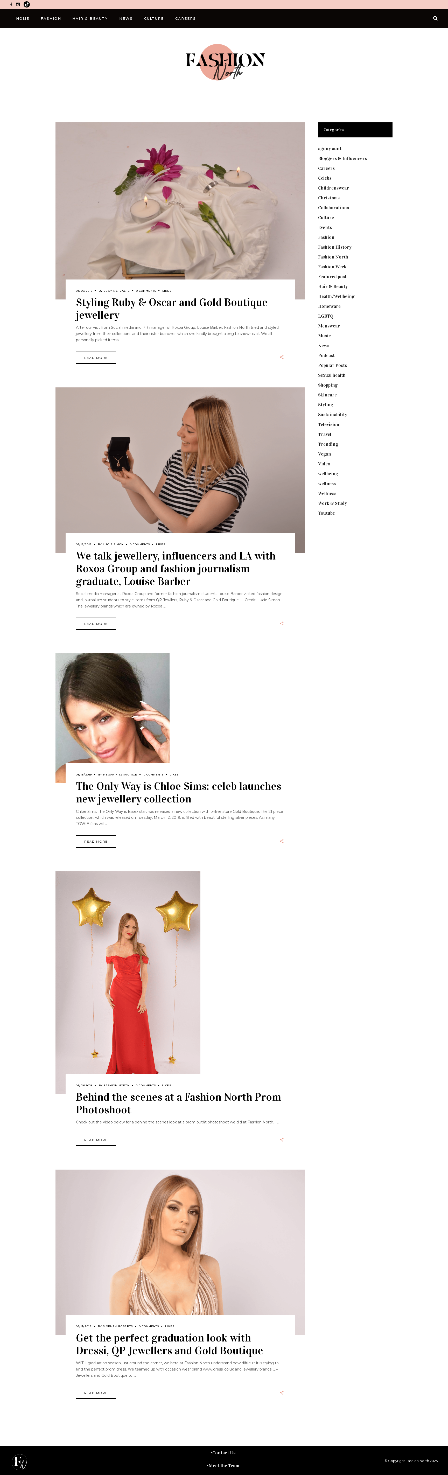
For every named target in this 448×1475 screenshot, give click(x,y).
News (323, 345)
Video (324, 464)
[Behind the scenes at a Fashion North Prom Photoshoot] (127, 982)
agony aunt (329, 148)
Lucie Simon (113, 544)
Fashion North (117, 1085)
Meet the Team (224, 1466)
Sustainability (332, 414)
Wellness (327, 493)
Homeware (329, 306)
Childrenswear (333, 188)
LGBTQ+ (327, 316)
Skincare (327, 395)
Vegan (324, 454)
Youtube (326, 513)
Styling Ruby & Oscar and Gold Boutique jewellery (172, 308)
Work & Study (332, 503)
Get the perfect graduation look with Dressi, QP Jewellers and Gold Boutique (169, 1344)
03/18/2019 (84, 774)
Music (324, 336)
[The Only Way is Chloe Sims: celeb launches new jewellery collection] (112, 718)
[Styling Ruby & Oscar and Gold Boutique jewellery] (180, 210)
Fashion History (335, 247)
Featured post (332, 276)
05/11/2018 (84, 1326)
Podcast (326, 355)
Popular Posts (332, 365)
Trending (328, 444)
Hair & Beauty (333, 286)
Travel (324, 434)
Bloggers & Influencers (342, 158)
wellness (327, 483)
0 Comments (146, 290)
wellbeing (328, 474)
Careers (326, 168)
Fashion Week (332, 267)
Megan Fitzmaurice (120, 774)
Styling (325, 405)
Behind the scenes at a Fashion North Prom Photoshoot (178, 1103)
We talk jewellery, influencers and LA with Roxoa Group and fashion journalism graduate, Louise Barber (176, 568)
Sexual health (332, 375)
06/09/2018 (84, 1085)
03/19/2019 (84, 544)
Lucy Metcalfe (117, 290)
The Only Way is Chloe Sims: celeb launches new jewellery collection (178, 792)
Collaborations (333, 208)
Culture (326, 217)
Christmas (329, 198)
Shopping (328, 385)
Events (325, 227)
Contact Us (223, 1453)
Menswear (329, 326)
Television (328, 424)
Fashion (326, 237)
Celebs (324, 178)
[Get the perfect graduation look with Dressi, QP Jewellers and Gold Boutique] (180, 1252)
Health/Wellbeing (336, 296)
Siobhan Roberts (118, 1326)
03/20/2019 (84, 290)
